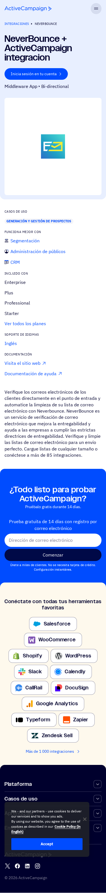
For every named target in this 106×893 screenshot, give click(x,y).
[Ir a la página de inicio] (28, 8)
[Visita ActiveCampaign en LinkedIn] (27, 866)
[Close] (85, 819)
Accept (47, 844)
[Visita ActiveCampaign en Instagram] (37, 866)
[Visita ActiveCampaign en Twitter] (7, 866)
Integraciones (17, 24)
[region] (47, 829)
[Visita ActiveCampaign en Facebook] (17, 866)
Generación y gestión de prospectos (39, 221)
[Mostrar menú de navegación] (96, 8)
